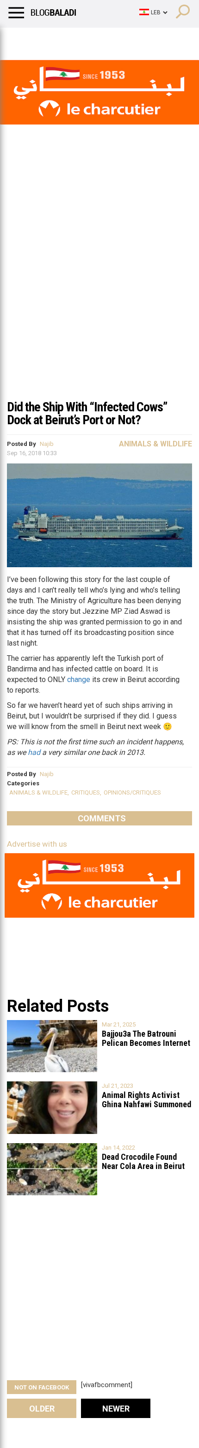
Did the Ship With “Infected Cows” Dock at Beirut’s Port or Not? (87, 413)
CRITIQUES (85, 792)
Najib (47, 443)
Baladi (126, 39)
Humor (60, 39)
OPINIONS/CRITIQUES (132, 792)
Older (42, 1408)
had (34, 752)
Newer (116, 1408)
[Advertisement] (99, 290)
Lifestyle (21, 39)
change (78, 679)
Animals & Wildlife (155, 443)
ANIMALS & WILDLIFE (38, 792)
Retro (93, 39)
